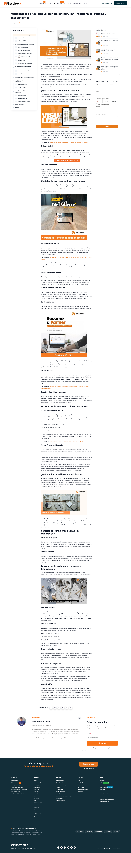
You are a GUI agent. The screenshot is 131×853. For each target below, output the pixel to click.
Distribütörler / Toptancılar (62, 782)
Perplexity (99, 831)
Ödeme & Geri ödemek (83, 789)
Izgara (35, 816)
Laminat (35, 805)
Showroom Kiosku (15, 791)
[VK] (70, 707)
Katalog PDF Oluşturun (16, 785)
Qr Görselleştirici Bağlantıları (18, 794)
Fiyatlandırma (61, 2)
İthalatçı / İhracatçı (60, 791)
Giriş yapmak (107, 3)
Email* (97, 91)
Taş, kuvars (36, 785)
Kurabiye (109, 848)
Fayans (35, 780)
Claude (90, 831)
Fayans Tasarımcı (60, 794)
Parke (35, 800)
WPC (35, 811)
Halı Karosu (36, 798)
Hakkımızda (102, 780)
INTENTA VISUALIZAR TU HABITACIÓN (66, 160)
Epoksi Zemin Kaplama (39, 813)
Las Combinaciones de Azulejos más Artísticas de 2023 (66, 442)
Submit (107, 126)
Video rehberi (81, 785)
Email (89, 733)
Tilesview (64, 436)
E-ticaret (58, 787)
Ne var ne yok (81, 787)
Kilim (35, 796)
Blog (69, 3)
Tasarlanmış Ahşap (38, 802)
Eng (84, 3)
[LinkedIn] (62, 707)
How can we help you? (101, 114)
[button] (24, 31)
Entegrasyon (81, 791)
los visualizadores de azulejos (72, 277)
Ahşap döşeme (37, 787)
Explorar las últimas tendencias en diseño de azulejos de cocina (68, 142)
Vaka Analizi (80, 782)
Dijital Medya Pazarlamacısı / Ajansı (64, 796)
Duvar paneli (36, 791)
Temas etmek (77, 3)
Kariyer (104, 782)
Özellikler (42, 2)
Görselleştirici (14, 780)
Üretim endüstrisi (60, 780)
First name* (98, 84)
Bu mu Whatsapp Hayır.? (103, 104)
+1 (99, 101)
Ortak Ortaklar (106, 787)
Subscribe (102, 743)
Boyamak (36, 794)
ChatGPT (81, 831)
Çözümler (51, 3)
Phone (102, 98)
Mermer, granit (37, 782)
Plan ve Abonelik (103, 785)
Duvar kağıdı (36, 789)
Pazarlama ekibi (59, 798)
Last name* (110, 84)
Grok (117, 831)
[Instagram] (58, 707)
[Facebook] (51, 707)
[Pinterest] (66, 707)
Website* (98, 106)
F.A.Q (79, 794)
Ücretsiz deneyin (120, 3)
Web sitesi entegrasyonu (17, 787)
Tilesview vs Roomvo (104, 801)
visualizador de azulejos (77, 96)
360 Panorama (16, 782)
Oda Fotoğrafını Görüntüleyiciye (19, 789)
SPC (34, 809)
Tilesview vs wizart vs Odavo (106, 797)
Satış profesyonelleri (60, 800)
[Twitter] (55, 707)
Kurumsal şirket (59, 789)
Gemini (109, 831)
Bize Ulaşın (102, 789)
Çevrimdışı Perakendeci (61, 785)
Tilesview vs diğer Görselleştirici (107, 799)
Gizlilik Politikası (116, 848)
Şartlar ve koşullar (101, 848)
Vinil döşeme (36, 807)
